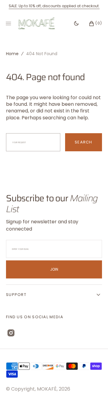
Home (12, 54)
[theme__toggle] (76, 23)
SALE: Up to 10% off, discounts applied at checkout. (54, 5)
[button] (92, 23)
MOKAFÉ (47, 388)
